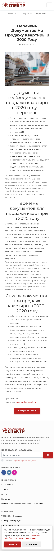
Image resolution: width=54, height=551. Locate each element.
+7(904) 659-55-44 (11, 525)
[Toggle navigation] (49, 5)
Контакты (5, 499)
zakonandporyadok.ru (26, 402)
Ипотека (5, 494)
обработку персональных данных (25, 460)
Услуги (4, 489)
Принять (12, 544)
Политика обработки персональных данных (22, 504)
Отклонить (31, 544)
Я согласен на (20, 460)
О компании (7, 485)
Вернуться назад (27, 411)
